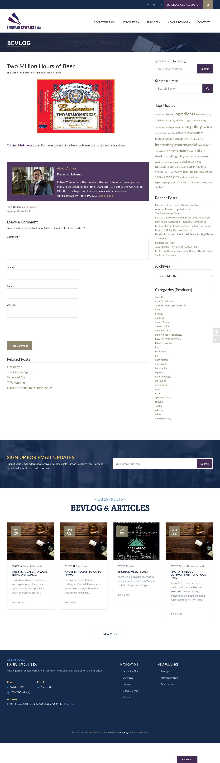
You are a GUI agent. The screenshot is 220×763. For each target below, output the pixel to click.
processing (201, 120)
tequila (159, 401)
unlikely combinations (189, 133)
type (210, 182)
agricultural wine (164, 301)
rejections (159, 114)
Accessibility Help (169, 677)
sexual (159, 171)
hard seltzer (161, 360)
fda (187, 127)
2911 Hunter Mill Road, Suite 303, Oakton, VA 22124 (42, 704)
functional (168, 172)
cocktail (159, 318)
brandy (159, 313)
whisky (159, 410)
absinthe (160, 297)
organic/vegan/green (163, 182)
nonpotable (161, 385)
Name (11, 267)
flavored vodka (163, 343)
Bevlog (26, 566)
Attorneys (128, 677)
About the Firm (131, 671)
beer (157, 309)
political (207, 127)
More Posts (110, 634)
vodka (158, 406)
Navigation (129, 664)
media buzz (185, 182)
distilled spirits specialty (168, 334)
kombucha (161, 368)
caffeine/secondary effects (169, 120)
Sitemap (165, 671)
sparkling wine (163, 397)
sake (157, 393)
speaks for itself (22, 211)
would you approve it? (178, 138)
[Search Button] (208, 4)
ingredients (185, 114)
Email (11, 286)
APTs (195, 156)
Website (11, 305)
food (157, 347)
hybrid (181, 177)
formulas (198, 182)
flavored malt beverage (168, 339)
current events (196, 166)
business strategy (178, 150)
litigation (190, 120)
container (204, 145)
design (186, 161)
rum (157, 389)
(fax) (28, 692)
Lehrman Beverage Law (24, 21)
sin (174, 182)
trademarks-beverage (197, 171)
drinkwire (200, 114)
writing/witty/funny (180, 156)
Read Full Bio (106, 196)
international (160, 151)
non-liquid (159, 187)
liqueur (159, 372)
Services (127, 684)
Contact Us (46, 687)
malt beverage (29, 207)
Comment (13, 236)
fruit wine (160, 351)
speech (177, 172)
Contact (127, 697)
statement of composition (167, 127)
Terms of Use (167, 684)
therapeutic (181, 167)
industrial (160, 364)
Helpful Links (168, 664)
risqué (169, 114)
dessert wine (162, 326)
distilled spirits (163, 330)
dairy (205, 182)
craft (182, 127)
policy (196, 126)
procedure (192, 177)
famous (159, 138)
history (207, 114)
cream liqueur (163, 322)
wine (158, 414)
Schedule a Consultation (183, 4)
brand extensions (168, 133)
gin (156, 355)
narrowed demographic (171, 161)
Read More (18, 602)
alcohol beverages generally (170, 305)
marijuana (160, 380)
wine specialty (163, 418)
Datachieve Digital (139, 732)
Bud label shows (22, 145)
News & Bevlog (131, 690)
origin (158, 133)
